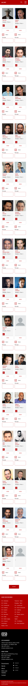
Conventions (4, 623)
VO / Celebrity (4, 607)
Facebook (17, 663)
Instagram (17, 667)
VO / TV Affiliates (18, 621)
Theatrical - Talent (18, 601)
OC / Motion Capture (19, 614)
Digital (16, 619)
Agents (3, 666)
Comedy (16, 616)
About (3, 668)
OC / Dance (17, 612)
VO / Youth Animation (19, 623)
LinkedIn (16, 670)
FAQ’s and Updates (4, 671)
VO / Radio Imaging (5, 619)
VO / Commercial (5, 605)
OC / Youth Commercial (20, 607)
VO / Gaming (4, 603)
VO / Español (4, 610)
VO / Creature (4, 621)
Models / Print (4, 625)
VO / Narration (4, 614)
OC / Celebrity (18, 610)
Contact (3, 675)
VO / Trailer (3, 616)
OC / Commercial (18, 605)
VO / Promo (4, 612)
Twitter (16, 665)
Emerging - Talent (18, 603)
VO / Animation (4, 601)
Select (7, 34)
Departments (5, 663)
